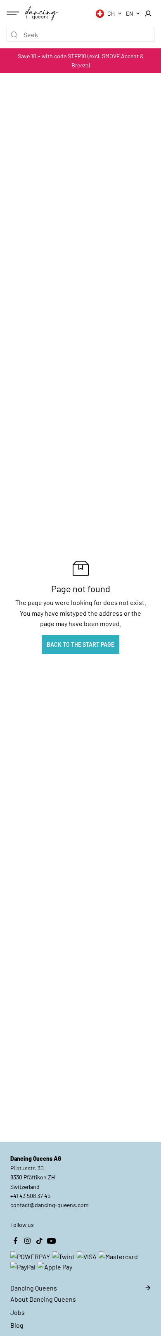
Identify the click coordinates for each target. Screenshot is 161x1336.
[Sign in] (148, 13)
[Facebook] (15, 1241)
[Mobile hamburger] (13, 14)
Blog (17, 1325)
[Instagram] (27, 1241)
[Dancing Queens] (41, 13)
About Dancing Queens (43, 1299)
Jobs (17, 1312)
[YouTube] (51, 1241)
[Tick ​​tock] (39, 1241)
